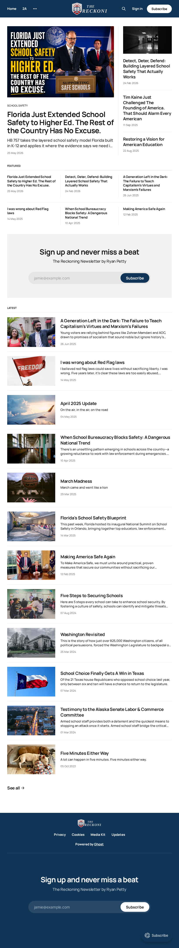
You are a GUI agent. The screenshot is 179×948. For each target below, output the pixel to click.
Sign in (137, 8)
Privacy (60, 834)
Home (11, 8)
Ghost (99, 844)
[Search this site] (123, 8)
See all (13, 788)
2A (24, 8)
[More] (34, 8)
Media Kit (98, 834)
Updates (118, 834)
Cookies (78, 834)
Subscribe (159, 9)
